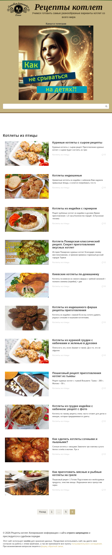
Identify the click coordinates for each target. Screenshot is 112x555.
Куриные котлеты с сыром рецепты (77, 142)
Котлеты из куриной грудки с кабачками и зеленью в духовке (74, 342)
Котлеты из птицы (60, 155)
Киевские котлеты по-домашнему (75, 274)
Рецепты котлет (68, 6)
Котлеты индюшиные (67, 175)
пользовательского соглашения (87, 544)
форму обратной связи (52, 546)
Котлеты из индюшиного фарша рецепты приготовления (74, 309)
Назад (42, 512)
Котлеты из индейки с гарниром (74, 208)
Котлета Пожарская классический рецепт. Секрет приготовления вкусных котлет (76, 244)
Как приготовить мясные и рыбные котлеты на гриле (77, 473)
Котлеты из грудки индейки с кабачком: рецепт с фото (72, 407)
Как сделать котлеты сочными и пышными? (74, 440)
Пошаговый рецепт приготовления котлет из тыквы (76, 375)
